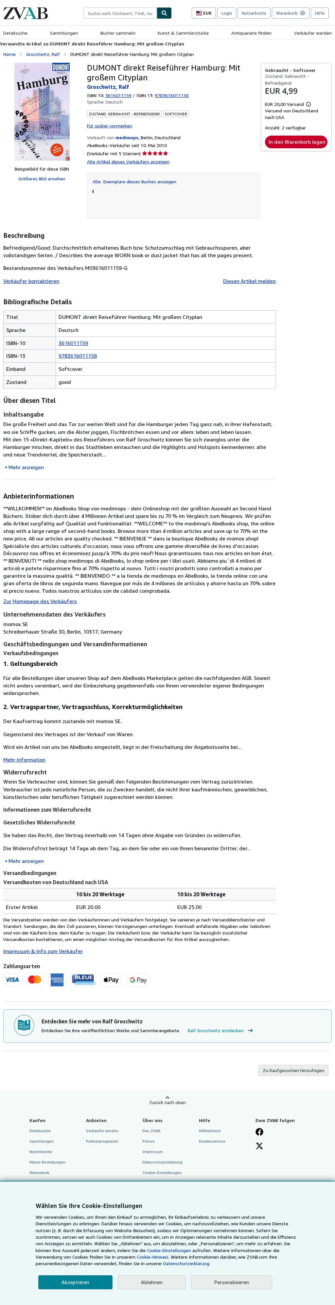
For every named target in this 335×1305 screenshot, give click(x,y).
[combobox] (120, 13)
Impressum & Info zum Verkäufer (43, 951)
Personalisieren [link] (231, 1282)
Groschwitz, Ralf (43, 54)
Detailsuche (15, 33)
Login (226, 13)
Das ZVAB (152, 1130)
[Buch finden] (164, 13)
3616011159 (118, 95)
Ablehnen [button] (152, 1282)
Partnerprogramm (102, 1141)
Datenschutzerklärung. (186, 1263)
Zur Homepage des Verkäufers (40, 601)
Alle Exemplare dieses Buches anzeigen (134, 181)
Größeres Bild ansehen (41, 178)
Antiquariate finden (251, 33)
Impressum (153, 1151)
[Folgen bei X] (259, 1146)
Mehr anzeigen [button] (26, 467)
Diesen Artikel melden (249, 281)
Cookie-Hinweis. (153, 1257)
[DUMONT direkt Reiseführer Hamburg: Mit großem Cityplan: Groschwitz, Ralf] (42, 112)
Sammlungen (64, 33)
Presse (149, 1141)
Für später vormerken (109, 125)
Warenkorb (39, 1172)
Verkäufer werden (313, 33)
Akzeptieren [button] (75, 1282)
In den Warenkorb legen (297, 142)
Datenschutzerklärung (163, 1162)
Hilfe (320, 13)
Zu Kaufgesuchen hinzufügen (293, 1070)
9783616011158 (78, 356)
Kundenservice (212, 1141)
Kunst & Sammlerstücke (183, 33)
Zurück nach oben (167, 1102)
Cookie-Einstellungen (169, 1250)
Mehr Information (24, 759)
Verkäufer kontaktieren (31, 281)
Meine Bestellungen (47, 1162)
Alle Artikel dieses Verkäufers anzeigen (128, 161)
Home (9, 54)
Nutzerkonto (254, 13)
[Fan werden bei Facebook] (259, 1132)
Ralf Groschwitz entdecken (216, 1030)
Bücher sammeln (117, 33)
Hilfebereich (210, 1130)
